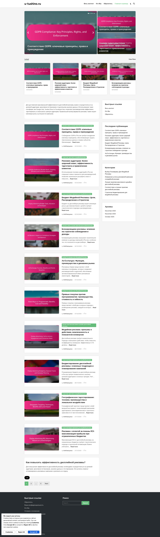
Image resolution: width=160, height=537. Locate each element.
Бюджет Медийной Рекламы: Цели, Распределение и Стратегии (93, 85)
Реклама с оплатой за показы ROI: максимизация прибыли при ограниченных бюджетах (78, 433)
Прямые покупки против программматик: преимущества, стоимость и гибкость (77, 297)
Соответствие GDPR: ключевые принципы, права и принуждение (37, 85)
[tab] (26, 59)
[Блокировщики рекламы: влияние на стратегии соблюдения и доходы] (123, 71)
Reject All (21, 532)
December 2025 (110, 211)
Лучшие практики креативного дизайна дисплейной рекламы (76, 325)
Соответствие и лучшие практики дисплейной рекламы (77, 125)
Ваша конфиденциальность (33, 505)
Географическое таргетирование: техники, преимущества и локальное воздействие (78, 400)
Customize (9, 532)
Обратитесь (108, 4)
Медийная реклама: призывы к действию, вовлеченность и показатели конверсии (77, 332)
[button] (88, 13)
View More (132, 59)
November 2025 (110, 214)
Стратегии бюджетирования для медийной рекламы (76, 194)
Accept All (33, 532)
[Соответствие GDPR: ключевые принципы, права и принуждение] (60, 32)
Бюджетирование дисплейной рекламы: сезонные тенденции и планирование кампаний (78, 366)
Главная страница (121, 4)
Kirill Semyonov (68, 146)
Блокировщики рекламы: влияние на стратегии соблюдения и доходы (121, 85)
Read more (76, 142)
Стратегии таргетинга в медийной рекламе (74, 157)
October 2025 (109, 217)
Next (46, 483)
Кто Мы (98, 4)
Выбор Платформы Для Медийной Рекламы (74, 257)
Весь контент (89, 4)
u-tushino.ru (32, 3)
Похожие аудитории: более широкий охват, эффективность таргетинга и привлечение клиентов (117, 138)
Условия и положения (31, 511)
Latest (26, 59)
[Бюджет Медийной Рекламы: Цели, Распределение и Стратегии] (94, 71)
